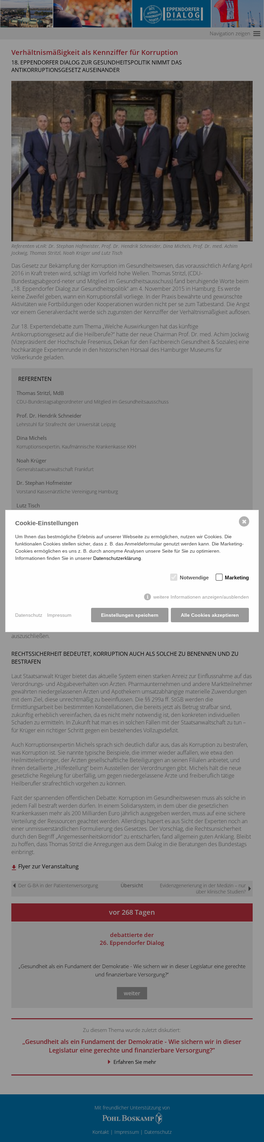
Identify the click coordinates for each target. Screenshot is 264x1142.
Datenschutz (28, 615)
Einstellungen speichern (129, 615)
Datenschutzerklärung (117, 558)
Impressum (59, 615)
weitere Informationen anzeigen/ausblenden (201, 597)
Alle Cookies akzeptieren (210, 615)
